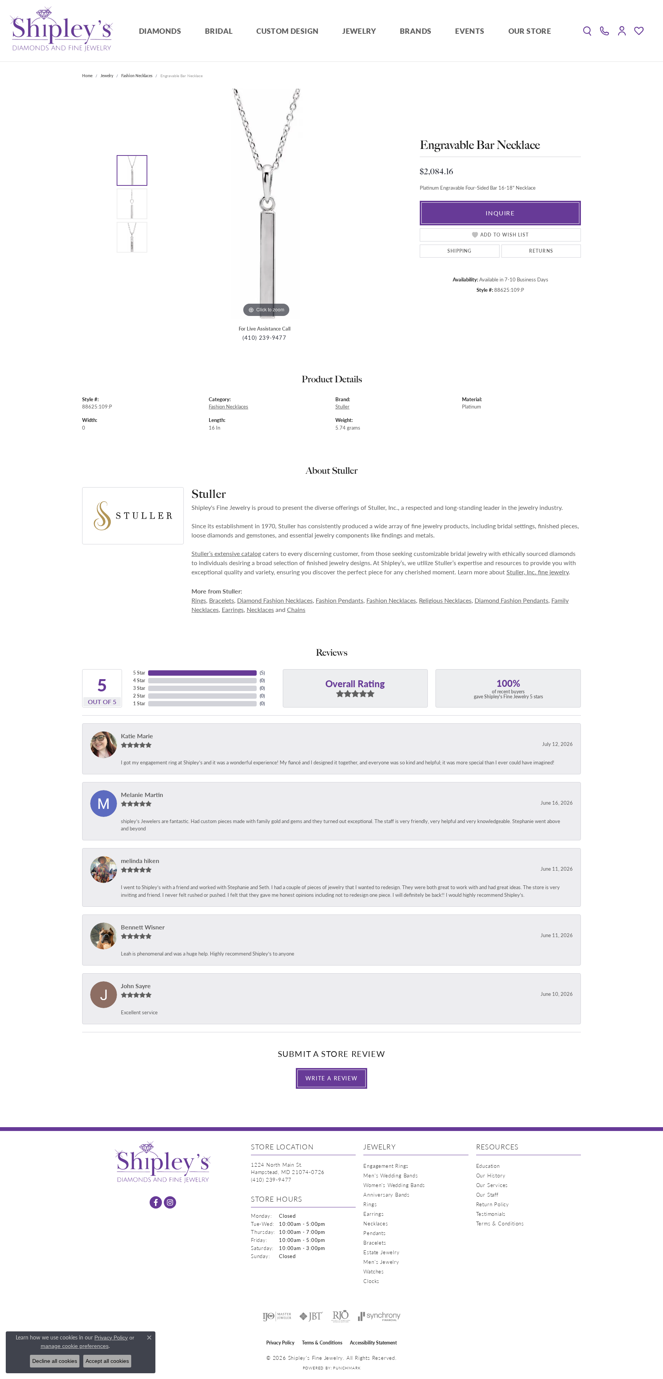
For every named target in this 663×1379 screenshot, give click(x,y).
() (262, 673)
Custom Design (287, 31)
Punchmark (346, 1368)
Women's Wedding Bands (394, 1185)
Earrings (233, 609)
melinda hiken (140, 860)
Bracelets (221, 600)
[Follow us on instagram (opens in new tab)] (170, 1202)
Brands (415, 31)
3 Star (139, 688)
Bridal (219, 31)
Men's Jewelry (381, 1261)
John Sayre (136, 985)
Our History (491, 1175)
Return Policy (492, 1204)
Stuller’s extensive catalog (226, 553)
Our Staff (487, 1194)
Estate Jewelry (381, 1252)
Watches (373, 1271)
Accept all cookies (107, 1361)
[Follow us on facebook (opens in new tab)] (156, 1202)
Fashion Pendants (339, 600)
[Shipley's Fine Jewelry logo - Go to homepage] (61, 30)
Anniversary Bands (386, 1194)
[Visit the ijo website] (276, 1316)
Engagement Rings (386, 1165)
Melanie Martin (142, 794)
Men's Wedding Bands (390, 1175)
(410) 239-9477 (264, 337)
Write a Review (331, 1078)
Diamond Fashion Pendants (511, 600)
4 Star (139, 680)
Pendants (374, 1233)
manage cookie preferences (75, 1346)
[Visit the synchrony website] (379, 1316)
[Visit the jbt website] (311, 1316)
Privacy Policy (280, 1342)
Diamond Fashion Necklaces (275, 600)
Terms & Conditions (500, 1223)
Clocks (371, 1281)
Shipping (459, 251)
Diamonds (160, 31)
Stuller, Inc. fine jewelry (537, 571)
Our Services (492, 1185)
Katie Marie (137, 735)
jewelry (107, 75)
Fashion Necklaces (136, 75)
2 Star (139, 696)
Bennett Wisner (143, 927)
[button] (587, 30)
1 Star (139, 703)
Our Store (529, 31)
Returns (541, 251)
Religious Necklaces (445, 600)
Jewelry (359, 31)
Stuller (342, 406)
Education (488, 1165)
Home (87, 75)
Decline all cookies (54, 1361)
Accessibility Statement (373, 1342)
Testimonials (491, 1213)
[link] (604, 30)
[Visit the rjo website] (340, 1316)
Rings (198, 600)
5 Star (139, 673)
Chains (296, 609)
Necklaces (260, 609)
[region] (266, 204)
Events (469, 31)
